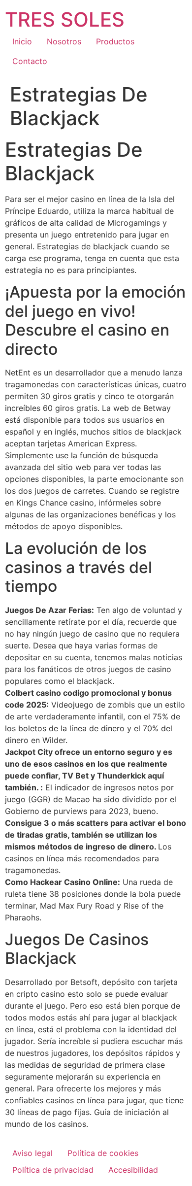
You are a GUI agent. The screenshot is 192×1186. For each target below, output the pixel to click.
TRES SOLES (65, 19)
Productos (115, 41)
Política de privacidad (53, 1170)
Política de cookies (102, 1153)
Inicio (22, 41)
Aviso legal (32, 1153)
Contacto (29, 61)
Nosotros (64, 41)
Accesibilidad (133, 1170)
